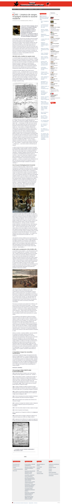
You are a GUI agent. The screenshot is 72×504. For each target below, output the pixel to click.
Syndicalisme (51, 475)
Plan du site (15, 470)
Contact (40, 9)
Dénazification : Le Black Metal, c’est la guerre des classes (44, 82)
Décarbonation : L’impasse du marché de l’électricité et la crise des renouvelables (30, 485)
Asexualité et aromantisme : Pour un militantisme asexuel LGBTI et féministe (30, 479)
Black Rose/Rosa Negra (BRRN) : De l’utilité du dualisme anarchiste (29, 497)
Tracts (38, 470)
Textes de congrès (40, 473)
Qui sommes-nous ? (16, 464)
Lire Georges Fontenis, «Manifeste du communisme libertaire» (30, 489)
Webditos (38, 468)
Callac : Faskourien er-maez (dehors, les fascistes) (45, 78)
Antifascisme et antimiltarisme (54, 464)
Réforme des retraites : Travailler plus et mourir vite (45, 49)
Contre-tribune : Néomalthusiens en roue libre (44, 68)
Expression (20, 9)
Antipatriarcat (51, 465)
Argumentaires (39, 471)
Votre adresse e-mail (18, 450)
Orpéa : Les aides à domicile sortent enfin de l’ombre (44, 58)
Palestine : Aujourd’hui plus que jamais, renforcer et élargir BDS (45, 98)
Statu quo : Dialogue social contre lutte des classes (44, 30)
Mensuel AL (42, 17)
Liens (36, 9)
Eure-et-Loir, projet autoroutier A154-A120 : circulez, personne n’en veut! (30, 472)
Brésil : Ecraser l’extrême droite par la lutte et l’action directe (44, 102)
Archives (25, 9)
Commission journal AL (25, 20)
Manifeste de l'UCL (16, 465)
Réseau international (52, 472)
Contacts (14, 467)
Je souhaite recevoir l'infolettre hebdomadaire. (25, 449)
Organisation (31, 9)
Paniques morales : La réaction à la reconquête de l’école (45, 87)
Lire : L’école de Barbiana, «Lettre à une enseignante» (44, 117)
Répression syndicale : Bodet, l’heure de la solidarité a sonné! (30, 468)
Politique (50, 470)
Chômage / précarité (52, 467)
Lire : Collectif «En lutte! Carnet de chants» (44, 125)
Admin (59, 502)
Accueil (14, 9)
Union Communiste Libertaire (18, 502)
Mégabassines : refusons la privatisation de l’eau (45, 35)
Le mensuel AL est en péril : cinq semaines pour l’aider (44, 26)
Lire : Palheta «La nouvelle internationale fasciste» (45, 130)
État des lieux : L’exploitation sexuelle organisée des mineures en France (30, 493)
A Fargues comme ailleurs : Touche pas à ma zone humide (45, 73)
